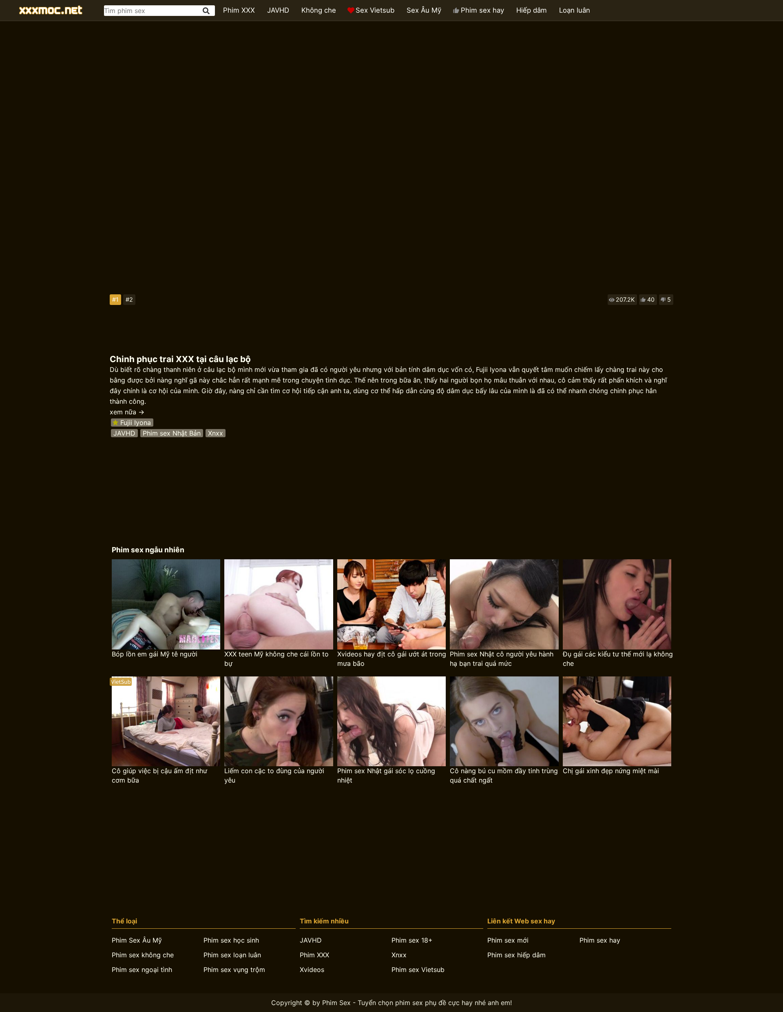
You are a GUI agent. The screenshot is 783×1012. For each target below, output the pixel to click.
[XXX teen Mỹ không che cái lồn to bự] (278, 604)
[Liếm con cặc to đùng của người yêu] (278, 721)
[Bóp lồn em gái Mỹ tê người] (166, 604)
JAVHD (278, 10)
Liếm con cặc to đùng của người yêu (274, 775)
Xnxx (215, 433)
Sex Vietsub (375, 10)
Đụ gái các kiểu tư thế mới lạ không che (618, 658)
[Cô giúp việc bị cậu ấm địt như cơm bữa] (166, 721)
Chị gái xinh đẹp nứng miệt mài (611, 771)
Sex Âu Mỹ (424, 10)
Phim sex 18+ (412, 940)
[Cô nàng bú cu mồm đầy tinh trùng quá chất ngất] (504, 721)
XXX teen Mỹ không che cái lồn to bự (276, 658)
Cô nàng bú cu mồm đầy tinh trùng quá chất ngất (504, 775)
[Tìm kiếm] (207, 10)
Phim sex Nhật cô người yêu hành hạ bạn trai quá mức (501, 658)
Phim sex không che (143, 955)
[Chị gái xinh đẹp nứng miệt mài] (617, 721)
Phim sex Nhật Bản (172, 433)
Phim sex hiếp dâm (516, 955)
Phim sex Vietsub (418, 969)
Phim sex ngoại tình (142, 969)
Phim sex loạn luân (232, 955)
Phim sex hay (482, 10)
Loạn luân (574, 10)
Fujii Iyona (135, 422)
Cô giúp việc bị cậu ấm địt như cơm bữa (159, 775)
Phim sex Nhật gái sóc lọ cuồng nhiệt (386, 775)
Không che (318, 10)
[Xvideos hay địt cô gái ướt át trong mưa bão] (391, 604)
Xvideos (312, 969)
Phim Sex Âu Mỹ (137, 940)
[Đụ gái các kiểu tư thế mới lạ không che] (617, 604)
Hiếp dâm (531, 10)
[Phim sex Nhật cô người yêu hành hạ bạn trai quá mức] (504, 604)
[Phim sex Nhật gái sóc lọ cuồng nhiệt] (391, 721)
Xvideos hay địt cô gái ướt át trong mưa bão (391, 658)
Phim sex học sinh (231, 940)
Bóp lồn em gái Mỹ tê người (154, 654)
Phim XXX (239, 10)
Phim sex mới (508, 940)
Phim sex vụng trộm (234, 969)
